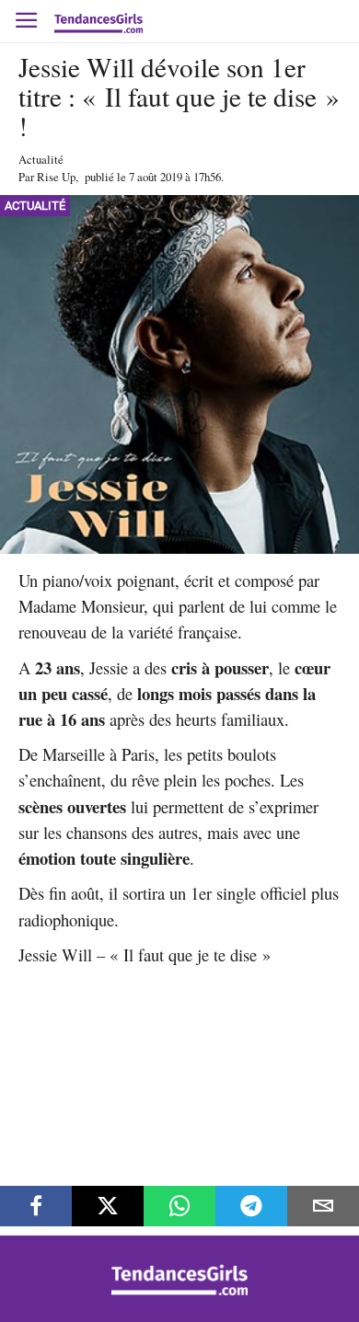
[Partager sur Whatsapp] (179, 1206)
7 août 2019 (155, 176)
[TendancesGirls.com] (179, 1290)
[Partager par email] (323, 1206)
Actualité (41, 159)
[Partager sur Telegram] (251, 1206)
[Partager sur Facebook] (36, 1206)
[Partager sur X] (108, 1206)
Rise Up (56, 176)
